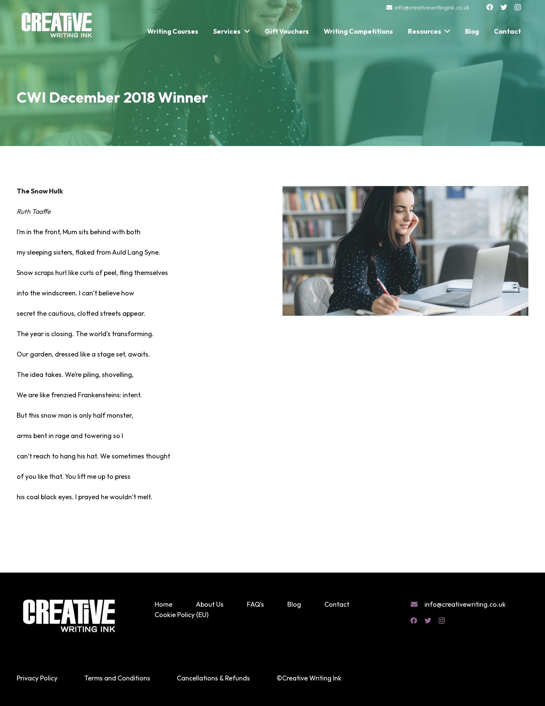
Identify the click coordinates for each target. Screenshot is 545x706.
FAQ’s (255, 604)
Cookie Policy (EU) (181, 614)
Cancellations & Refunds (213, 678)
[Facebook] (489, 7)
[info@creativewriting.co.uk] (417, 604)
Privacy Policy (37, 678)
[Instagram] (518, 7)
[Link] (57, 21)
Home (163, 604)
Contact (336, 604)
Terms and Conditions (117, 678)
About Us (210, 604)
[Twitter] (504, 7)
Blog (294, 604)
